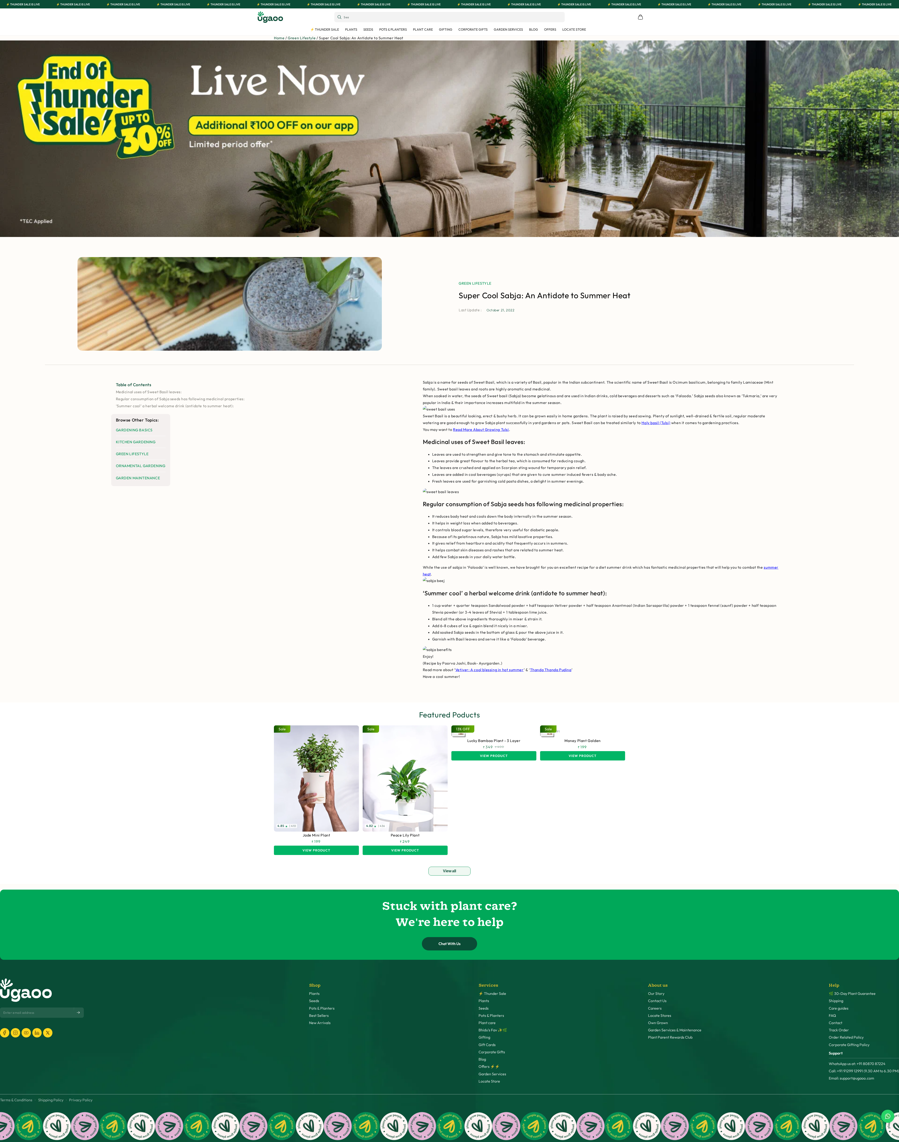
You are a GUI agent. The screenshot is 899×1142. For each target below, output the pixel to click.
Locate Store (489, 1081)
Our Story (656, 993)
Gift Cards (487, 1045)
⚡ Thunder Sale (492, 993)
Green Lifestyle (302, 38)
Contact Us (657, 1001)
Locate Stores (659, 1015)
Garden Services (492, 1074)
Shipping (836, 1001)
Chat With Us (449, 943)
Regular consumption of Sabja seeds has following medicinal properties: (180, 398)
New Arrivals (320, 1023)
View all (449, 871)
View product (316, 850)
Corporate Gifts (492, 1052)
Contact (835, 1023)
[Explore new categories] (449, 138)
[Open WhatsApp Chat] (887, 1116)
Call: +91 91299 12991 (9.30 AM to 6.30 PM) (864, 1071)
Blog (482, 1059)
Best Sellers (319, 1015)
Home (279, 38)
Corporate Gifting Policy (849, 1045)
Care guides (838, 1008)
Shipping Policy (50, 1100)
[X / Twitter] (47, 1032)
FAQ (832, 1015)
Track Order (839, 1030)
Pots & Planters (322, 1008)
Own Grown (658, 1023)
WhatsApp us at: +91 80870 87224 (857, 1064)
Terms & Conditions (16, 1100)
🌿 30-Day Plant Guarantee (852, 993)
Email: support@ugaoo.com (851, 1078)
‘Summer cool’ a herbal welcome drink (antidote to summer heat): (175, 406)
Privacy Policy (80, 1100)
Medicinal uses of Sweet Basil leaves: (149, 391)
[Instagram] (15, 1032)
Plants (314, 993)
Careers (655, 1008)
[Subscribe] (79, 1012)
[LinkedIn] (37, 1032)
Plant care (487, 1023)
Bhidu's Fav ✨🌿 (493, 1030)
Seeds (314, 1001)
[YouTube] (26, 1032)
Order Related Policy (846, 1037)
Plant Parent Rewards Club (670, 1037)
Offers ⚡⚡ (489, 1066)
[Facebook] (4, 1032)
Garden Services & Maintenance (674, 1030)
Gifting (484, 1037)
